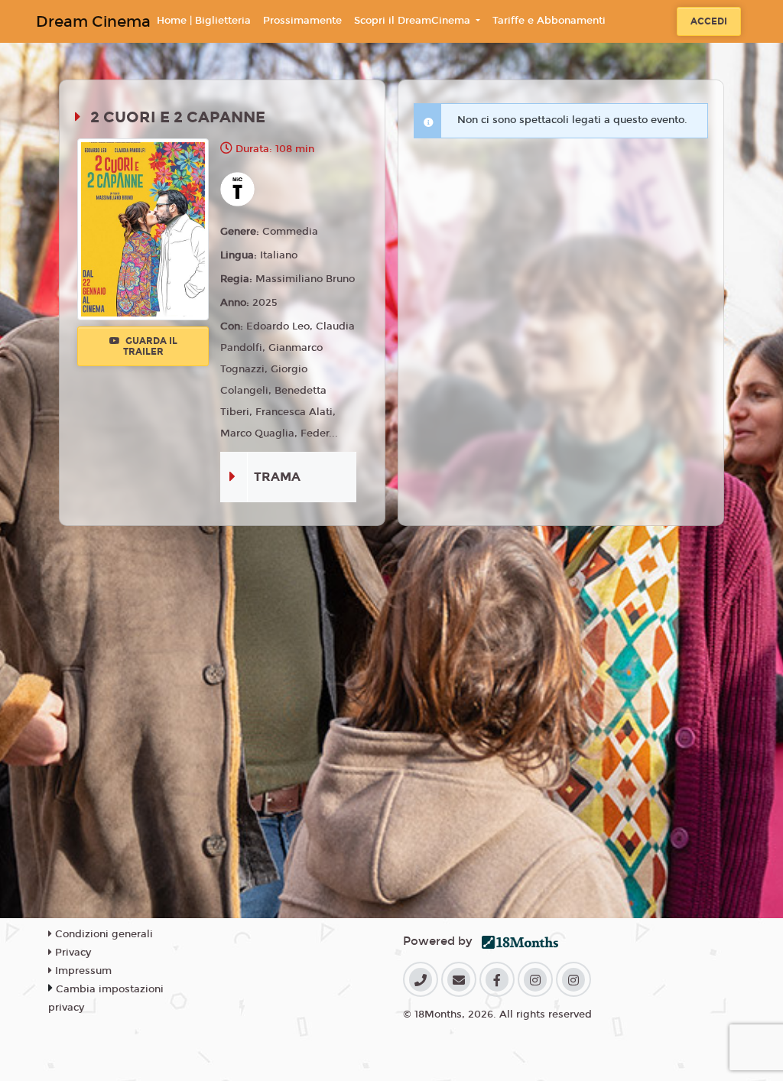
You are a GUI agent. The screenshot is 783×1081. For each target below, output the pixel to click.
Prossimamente (302, 21)
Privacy (71, 952)
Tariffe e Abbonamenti (549, 21)
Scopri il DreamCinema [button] (413, 21)
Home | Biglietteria (204, 21)
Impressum (82, 971)
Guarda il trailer (150, 346)
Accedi (708, 21)
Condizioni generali (102, 934)
